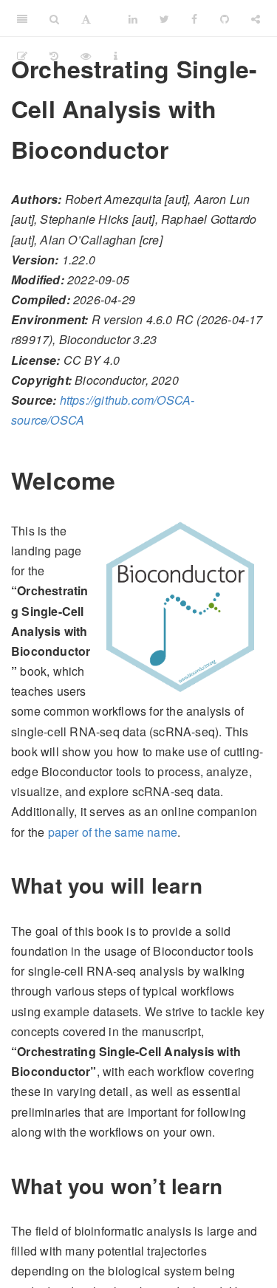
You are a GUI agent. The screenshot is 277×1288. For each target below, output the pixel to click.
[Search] (54, 18)
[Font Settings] (86, 18)
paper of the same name (112, 831)
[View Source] (85, 55)
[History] (53, 55)
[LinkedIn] (132, 18)
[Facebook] (194, 18)
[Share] (255, 18)
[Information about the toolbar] (116, 55)
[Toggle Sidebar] (22, 18)
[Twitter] (164, 18)
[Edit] (22, 55)
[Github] (224, 18)
